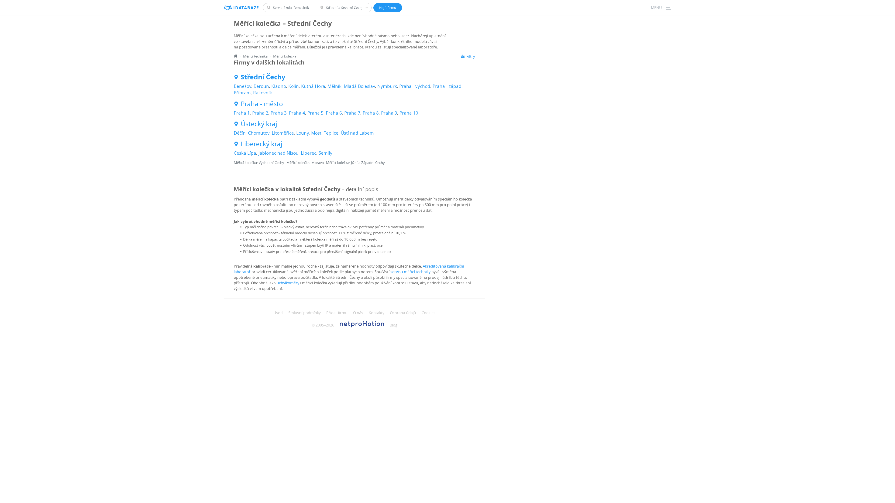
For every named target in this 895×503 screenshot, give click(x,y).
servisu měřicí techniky (410, 271)
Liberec (308, 153)
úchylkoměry (288, 282)
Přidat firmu (337, 312)
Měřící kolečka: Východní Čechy (259, 162)
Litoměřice (283, 133)
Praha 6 (334, 113)
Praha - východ (414, 86)
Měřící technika (255, 56)
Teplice (331, 133)
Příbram (242, 93)
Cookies (428, 312)
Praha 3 (279, 113)
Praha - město (262, 104)
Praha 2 (260, 113)
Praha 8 (371, 113)
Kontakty (376, 312)
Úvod (278, 312)
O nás (358, 312)
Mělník (334, 86)
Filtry (470, 56)
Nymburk (387, 86)
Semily (325, 153)
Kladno (278, 86)
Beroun (261, 86)
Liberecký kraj (261, 144)
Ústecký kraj (259, 124)
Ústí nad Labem (357, 133)
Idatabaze (246, 8)
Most (316, 133)
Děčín (240, 133)
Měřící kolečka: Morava (305, 162)
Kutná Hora (313, 86)
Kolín (293, 86)
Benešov (242, 86)
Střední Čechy (263, 77)
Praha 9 (389, 113)
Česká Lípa (245, 153)
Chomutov (258, 133)
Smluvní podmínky (304, 312)
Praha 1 (242, 113)
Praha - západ (447, 86)
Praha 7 (352, 113)
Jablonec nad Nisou (278, 153)
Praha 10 (408, 113)
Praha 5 (315, 113)
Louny (302, 133)
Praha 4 (297, 113)
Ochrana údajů (403, 312)
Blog (393, 325)
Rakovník (262, 93)
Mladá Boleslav (359, 86)
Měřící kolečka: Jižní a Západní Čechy (355, 162)
